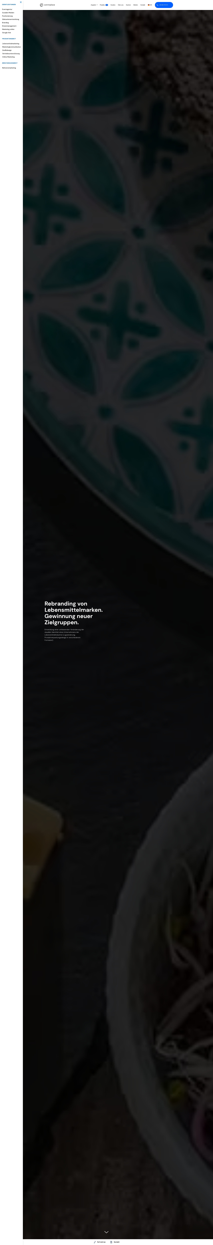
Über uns (120, 5)
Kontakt (143, 5)
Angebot (93, 5)
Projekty (103, 5)
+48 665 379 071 (163, 5)
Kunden (113, 5)
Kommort (47, 5)
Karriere (128, 5)
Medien (135, 5)
